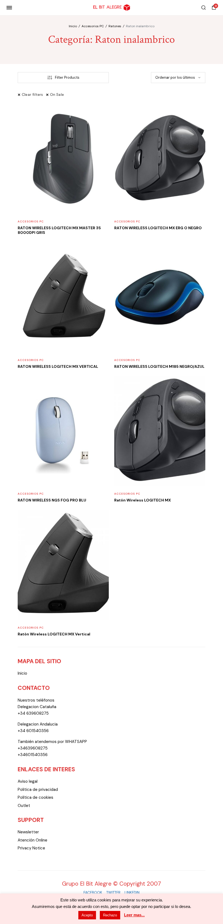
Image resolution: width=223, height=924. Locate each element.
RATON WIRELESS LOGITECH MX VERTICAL (58, 366)
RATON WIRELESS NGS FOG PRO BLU (52, 500)
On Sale (57, 94)
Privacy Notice (31, 848)
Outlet (24, 805)
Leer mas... (134, 915)
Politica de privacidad (38, 789)
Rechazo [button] (110, 915)
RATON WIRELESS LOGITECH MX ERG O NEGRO (158, 227)
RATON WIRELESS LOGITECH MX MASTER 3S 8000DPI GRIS (59, 230)
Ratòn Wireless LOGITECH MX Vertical (54, 634)
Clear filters (32, 94)
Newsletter (28, 832)
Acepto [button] (87, 915)
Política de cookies (35, 797)
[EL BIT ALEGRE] (111, 7)
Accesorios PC (93, 26)
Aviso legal (28, 781)
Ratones (115, 26)
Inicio (73, 26)
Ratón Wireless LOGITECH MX (142, 500)
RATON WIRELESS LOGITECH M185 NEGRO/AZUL (159, 366)
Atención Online (32, 840)
